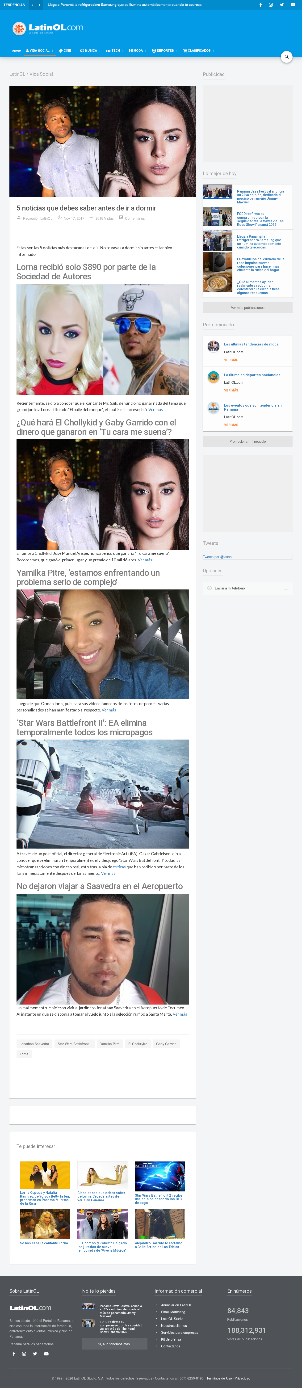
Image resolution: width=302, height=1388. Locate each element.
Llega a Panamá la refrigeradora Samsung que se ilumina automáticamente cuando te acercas (259, 242)
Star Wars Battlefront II (75, 1043)
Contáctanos (170, 1346)
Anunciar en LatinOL (176, 1305)
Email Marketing (173, 1311)
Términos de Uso (219, 1378)
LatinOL (17, 74)
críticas (119, 866)
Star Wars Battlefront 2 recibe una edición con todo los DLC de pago (158, 1199)
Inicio (16, 51)
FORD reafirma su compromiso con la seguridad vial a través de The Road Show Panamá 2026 (260, 219)
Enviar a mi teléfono (230, 588)
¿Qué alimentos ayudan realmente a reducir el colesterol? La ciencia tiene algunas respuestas (258, 287)
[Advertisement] (207, 26)
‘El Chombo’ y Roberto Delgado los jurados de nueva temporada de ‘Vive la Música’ (102, 1246)
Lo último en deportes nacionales (252, 375)
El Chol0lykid (137, 1043)
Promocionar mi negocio (248, 441)
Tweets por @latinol (217, 556)
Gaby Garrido (166, 1043)
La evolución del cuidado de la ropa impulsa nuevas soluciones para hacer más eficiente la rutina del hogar (260, 264)
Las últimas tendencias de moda (251, 344)
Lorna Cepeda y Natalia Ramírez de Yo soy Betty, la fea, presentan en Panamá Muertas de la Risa (45, 1198)
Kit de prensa (171, 1339)
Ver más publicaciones (247, 307)
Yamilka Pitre (110, 1043)
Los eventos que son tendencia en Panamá (253, 407)
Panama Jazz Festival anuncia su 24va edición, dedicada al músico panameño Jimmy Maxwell (260, 196)
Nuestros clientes (174, 1325)
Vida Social (41, 74)
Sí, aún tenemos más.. (115, 1344)
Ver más (155, 409)
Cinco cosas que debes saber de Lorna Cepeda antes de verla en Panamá (101, 1196)
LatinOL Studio (172, 1318)
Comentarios (132, 218)
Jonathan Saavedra (34, 1043)
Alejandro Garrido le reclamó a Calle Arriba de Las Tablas (159, 1245)
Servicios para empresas (179, 1332)
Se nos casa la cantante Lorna (44, 1243)
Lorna (24, 1054)
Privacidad (242, 1378)
